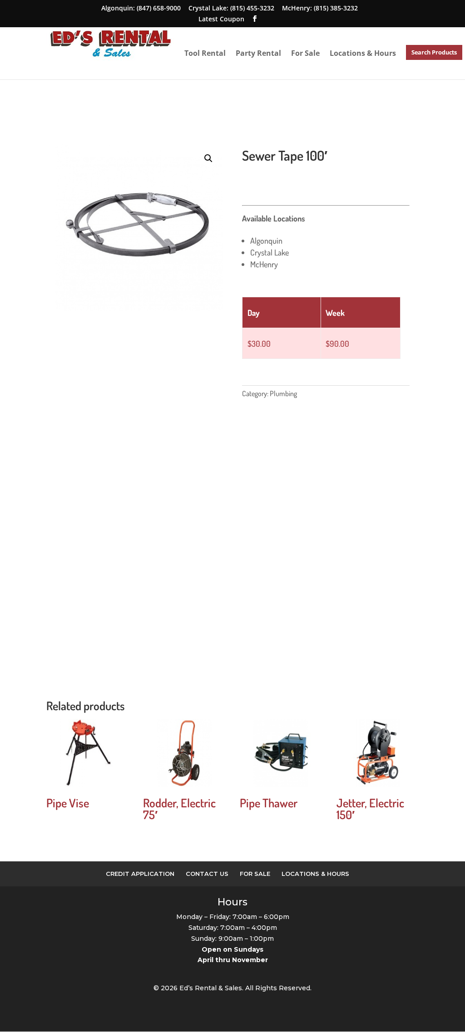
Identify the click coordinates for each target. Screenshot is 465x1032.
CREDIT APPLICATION (140, 873)
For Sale (305, 53)
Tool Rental (205, 53)
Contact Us (207, 873)
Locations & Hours (363, 53)
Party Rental (258, 53)
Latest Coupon (221, 19)
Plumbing (283, 393)
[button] (208, 158)
